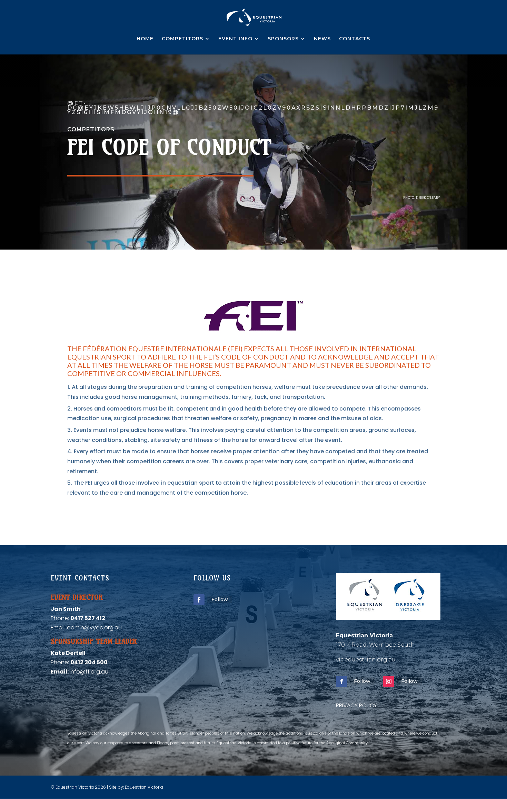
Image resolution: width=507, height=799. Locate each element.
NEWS (322, 39)
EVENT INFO (235, 39)
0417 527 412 (87, 618)
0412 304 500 (89, 662)
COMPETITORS (182, 39)
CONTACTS (354, 39)
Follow (219, 599)
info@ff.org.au (89, 672)
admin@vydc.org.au (94, 627)
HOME (145, 39)
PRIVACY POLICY (356, 705)
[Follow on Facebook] (199, 599)
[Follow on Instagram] (388, 681)
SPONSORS (283, 39)
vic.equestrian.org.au (366, 659)
